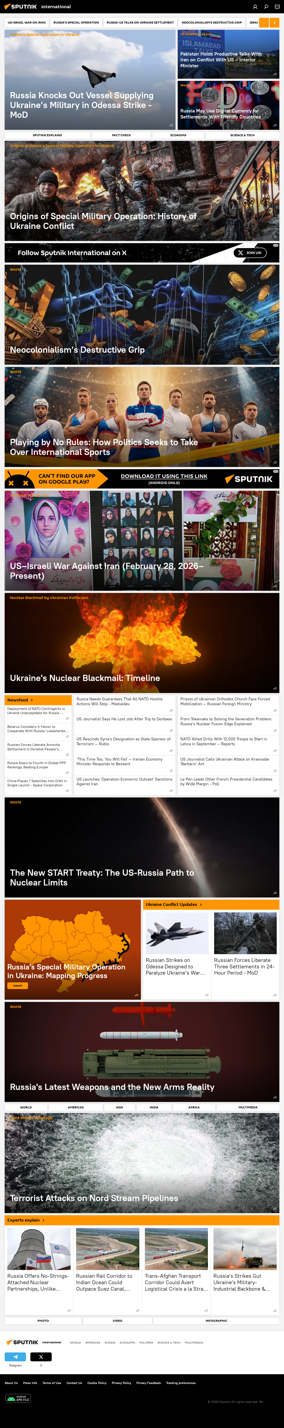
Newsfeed (17, 700)
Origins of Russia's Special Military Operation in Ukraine (62, 146)
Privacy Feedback (148, 1383)
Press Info (30, 1383)
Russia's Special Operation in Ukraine (44, 34)
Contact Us (74, 1383)
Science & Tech (169, 1342)
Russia (110, 1342)
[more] (171, 125)
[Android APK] (18, 1399)
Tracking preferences (181, 1383)
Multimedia (194, 1342)
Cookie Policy (96, 1383)
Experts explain (23, 1220)
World (184, 85)
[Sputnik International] (21, 10)
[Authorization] (255, 6)
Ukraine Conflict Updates (171, 904)
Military (146, 1342)
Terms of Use (52, 1383)
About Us (11, 1383)
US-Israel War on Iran (196, 34)
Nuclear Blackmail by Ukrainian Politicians (49, 598)
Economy (127, 1342)
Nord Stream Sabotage (31, 1118)
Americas (92, 1342)
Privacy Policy (121, 1383)
